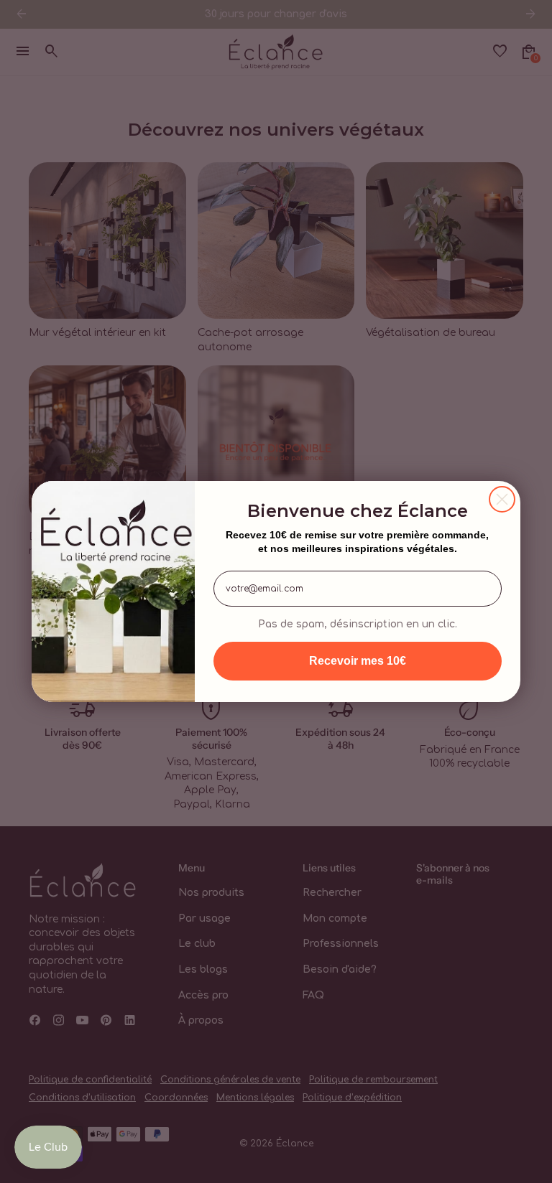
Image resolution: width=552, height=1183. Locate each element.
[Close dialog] (502, 499)
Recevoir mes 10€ (357, 661)
